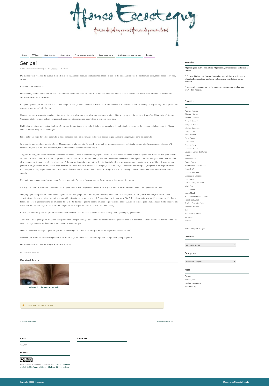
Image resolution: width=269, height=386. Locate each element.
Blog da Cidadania (192, 124)
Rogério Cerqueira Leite (194, 203)
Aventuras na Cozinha (84, 55)
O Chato (36, 55)
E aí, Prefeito (50, 55)
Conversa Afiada (191, 148)
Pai (38, 253)
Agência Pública (191, 111)
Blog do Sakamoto (192, 128)
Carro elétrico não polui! (164, 321)
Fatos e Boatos (190, 162)
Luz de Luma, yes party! (194, 183)
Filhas (34, 253)
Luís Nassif (189, 179)
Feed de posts (190, 280)
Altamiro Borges (191, 114)
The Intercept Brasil (193, 214)
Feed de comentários (193, 283)
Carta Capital (190, 138)
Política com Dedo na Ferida (196, 196)
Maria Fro (189, 186)
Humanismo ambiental (28, 321)
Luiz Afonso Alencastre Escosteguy (34, 69)
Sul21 (187, 210)
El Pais (187, 155)
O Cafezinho (190, 190)
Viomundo (189, 220)
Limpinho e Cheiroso (193, 176)
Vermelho (189, 217)
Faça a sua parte (106, 55)
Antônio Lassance (192, 118)
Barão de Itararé (191, 121)
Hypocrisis (65, 55)
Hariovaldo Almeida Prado (195, 166)
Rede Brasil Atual (192, 200)
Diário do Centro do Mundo (196, 152)
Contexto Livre (191, 145)
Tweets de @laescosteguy (195, 228)
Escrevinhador (190, 159)
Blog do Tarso (190, 131)
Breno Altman (190, 135)
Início (24, 55)
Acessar (188, 276)
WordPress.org (190, 286)
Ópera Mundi (190, 193)
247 (186, 107)
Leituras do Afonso (192, 172)
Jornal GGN (189, 169)
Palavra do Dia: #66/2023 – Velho (44, 287)
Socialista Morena (192, 207)
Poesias (149, 55)
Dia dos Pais (27, 253)
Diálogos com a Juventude (129, 55)
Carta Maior (189, 142)
